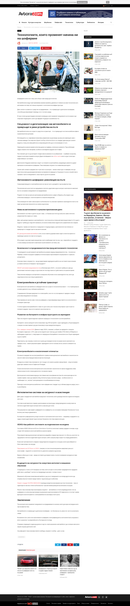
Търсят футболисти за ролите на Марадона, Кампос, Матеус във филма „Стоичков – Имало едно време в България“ (97, 217)
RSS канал (107, 6)
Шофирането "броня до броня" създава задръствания (48, 570)
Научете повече (82, 2)
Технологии (69, 22)
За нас (48, 603)
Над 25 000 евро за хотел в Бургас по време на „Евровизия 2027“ (103, 147)
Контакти (110, 603)
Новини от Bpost (34, 5)
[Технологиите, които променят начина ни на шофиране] (48, 92)
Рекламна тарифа (56, 603)
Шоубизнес (48, 22)
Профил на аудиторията (69, 603)
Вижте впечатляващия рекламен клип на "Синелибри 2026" (101, 136)
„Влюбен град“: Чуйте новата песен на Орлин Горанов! (105, 295)
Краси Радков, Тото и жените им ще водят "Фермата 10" (105, 271)
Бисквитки (103, 603)
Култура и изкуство (34, 22)
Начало (24, 22)
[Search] (111, 22)
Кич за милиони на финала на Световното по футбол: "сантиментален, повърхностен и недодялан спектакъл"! (104, 241)
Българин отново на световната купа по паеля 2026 (102, 70)
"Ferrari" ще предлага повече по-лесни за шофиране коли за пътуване (27, 571)
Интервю (101, 22)
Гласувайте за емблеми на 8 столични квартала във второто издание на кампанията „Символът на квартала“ (103, 58)
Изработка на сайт (22, 603)
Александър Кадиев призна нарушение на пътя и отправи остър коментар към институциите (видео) (105, 259)
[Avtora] (30, 14)
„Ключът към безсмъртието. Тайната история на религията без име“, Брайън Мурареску (103, 45)
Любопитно (91, 22)
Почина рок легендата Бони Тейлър (105, 282)
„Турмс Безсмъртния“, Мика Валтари (103, 126)
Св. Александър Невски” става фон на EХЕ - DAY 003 (103, 80)
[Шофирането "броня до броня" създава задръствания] (48, 560)
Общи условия (85, 603)
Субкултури (80, 22)
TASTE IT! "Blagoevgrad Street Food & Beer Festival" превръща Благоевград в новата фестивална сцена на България (103, 102)
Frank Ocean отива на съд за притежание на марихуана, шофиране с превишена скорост (68, 572)
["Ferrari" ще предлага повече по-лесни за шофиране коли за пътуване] (27, 560)
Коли (19, 30)
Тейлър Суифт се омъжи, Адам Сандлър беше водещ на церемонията (106, 307)
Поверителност (95, 603)
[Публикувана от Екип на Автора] (19, 43)
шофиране (21, 537)
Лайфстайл (58, 22)
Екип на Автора (33, 43)
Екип (78, 603)
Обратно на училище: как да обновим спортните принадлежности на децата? (103, 90)
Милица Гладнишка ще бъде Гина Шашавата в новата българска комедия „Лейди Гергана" (103, 116)
